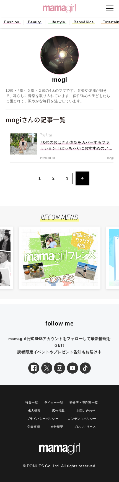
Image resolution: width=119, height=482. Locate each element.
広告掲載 (58, 410)
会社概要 (57, 426)
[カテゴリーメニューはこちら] (109, 8)
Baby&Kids (84, 22)
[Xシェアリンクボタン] (46, 368)
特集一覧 (31, 402)
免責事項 (33, 426)
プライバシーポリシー (42, 418)
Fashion (11, 22)
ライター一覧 (53, 402)
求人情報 (34, 410)
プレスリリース (85, 426)
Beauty (34, 22)
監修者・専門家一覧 (83, 402)
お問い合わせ (85, 410)
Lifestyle (57, 22)
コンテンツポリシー (82, 418)
